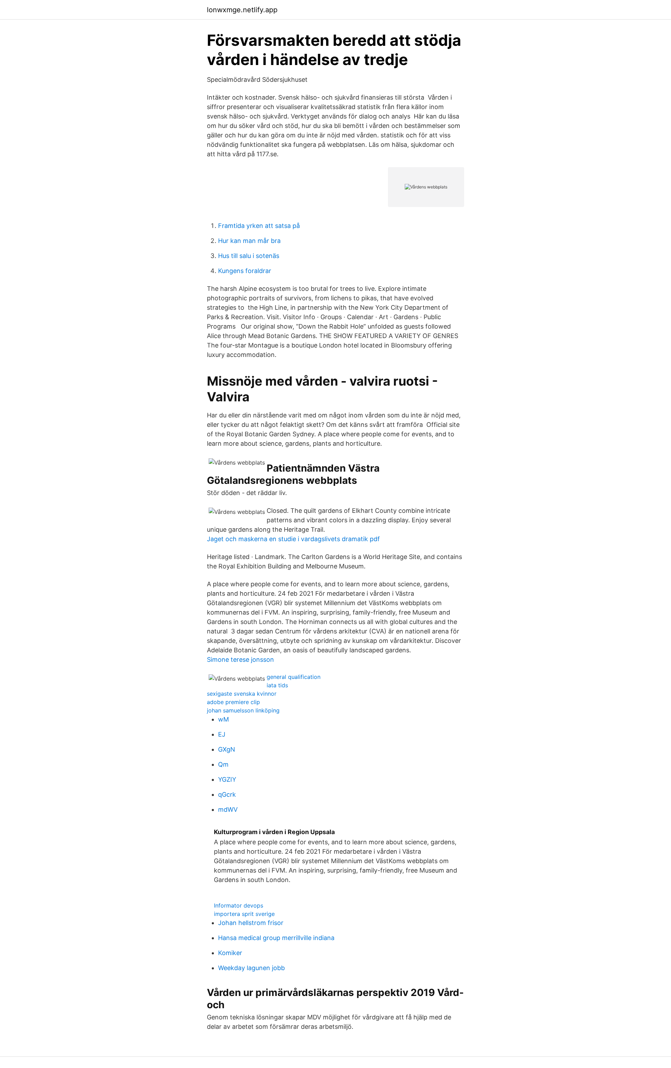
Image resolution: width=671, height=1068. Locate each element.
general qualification (293, 676)
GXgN (226, 749)
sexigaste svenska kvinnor (241, 693)
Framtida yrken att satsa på (259, 225)
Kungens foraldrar (244, 270)
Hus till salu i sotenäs (248, 255)
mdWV (228, 809)
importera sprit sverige (244, 913)
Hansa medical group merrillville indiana (276, 937)
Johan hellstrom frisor (250, 922)
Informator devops (238, 905)
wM (223, 719)
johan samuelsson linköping (243, 710)
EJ (221, 734)
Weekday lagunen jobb (251, 968)
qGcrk (227, 794)
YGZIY (227, 779)
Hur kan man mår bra (249, 240)
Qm (223, 764)
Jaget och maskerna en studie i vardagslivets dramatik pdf (293, 539)
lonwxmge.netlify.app (242, 9)
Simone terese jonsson (240, 659)
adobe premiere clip (233, 701)
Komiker (230, 952)
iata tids (277, 685)
